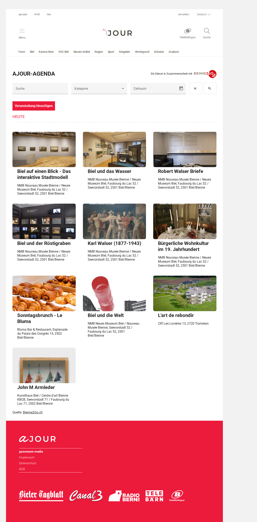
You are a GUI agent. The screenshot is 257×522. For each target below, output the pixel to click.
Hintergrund (142, 51)
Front (21, 51)
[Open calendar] (181, 88)
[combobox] (99, 90)
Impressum (27, 457)
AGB (22, 469)
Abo (49, 14)
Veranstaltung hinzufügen (34, 106)
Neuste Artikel (81, 51)
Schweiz (159, 51)
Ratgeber (124, 51)
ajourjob (22, 14)
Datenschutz (27, 463)
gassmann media (31, 451)
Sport (111, 51)
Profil (37, 14)
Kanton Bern (46, 51)
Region (99, 51)
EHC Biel (64, 51)
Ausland (173, 51)
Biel (32, 51)
